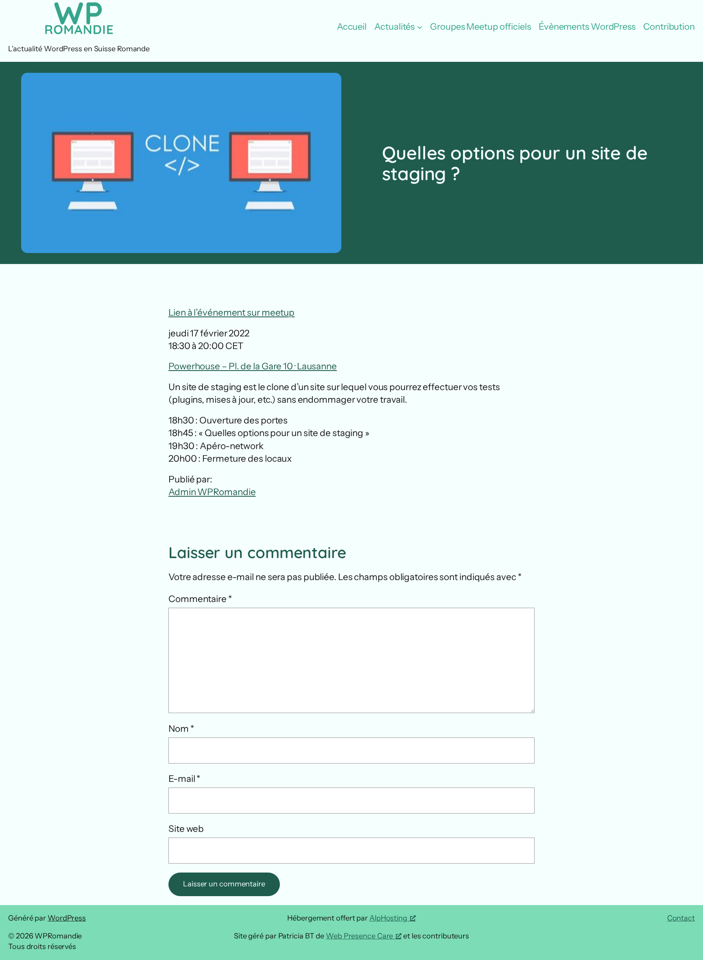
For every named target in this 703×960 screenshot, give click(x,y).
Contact (681, 918)
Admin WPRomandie (211, 491)
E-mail (184, 778)
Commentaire (200, 598)
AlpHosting (388, 918)
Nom (181, 728)
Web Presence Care (359, 936)
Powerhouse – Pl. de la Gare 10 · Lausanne (252, 366)
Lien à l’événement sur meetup (231, 312)
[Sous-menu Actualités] (419, 27)
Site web (186, 828)
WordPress (67, 918)
